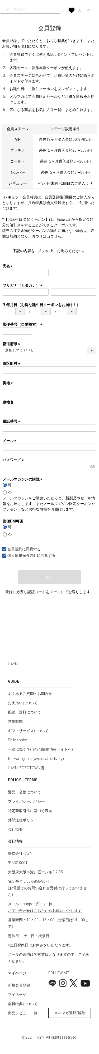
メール (10, 441)
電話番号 (12, 421)
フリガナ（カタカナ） (23, 285)
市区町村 (12, 363)
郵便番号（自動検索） (23, 324)
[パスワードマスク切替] (92, 466)
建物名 (8, 402)
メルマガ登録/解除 (69, 1013)
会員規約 (14, 549)
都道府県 (12, 344)
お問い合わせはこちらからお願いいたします (45, 910)
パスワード (14, 460)
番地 (9, 383)
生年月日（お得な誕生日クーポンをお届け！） (41, 305)
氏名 (9, 266)
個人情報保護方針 (22, 555)
